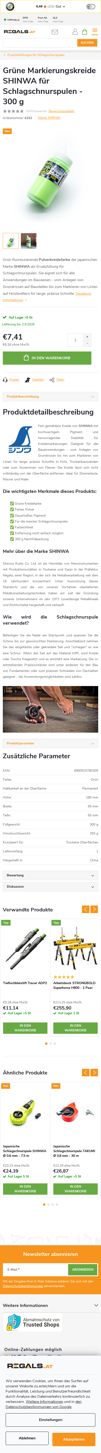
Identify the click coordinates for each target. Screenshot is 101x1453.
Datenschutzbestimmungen (23, 1286)
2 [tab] (50, 1043)
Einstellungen (50, 1419)
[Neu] (25, 1112)
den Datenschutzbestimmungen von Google (44, 1404)
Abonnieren (82, 1269)
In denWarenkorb (25, 1028)
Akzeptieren (74, 1439)
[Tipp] (25, 948)
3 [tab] (55, 1043)
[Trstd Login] (94, 6)
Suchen (87, 43)
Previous (85, 909)
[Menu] (95, 31)
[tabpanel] (25, 978)
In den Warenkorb (51, 358)
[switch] (91, 6)
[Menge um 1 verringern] (87, 343)
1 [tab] (46, 1043)
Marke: (49, 118)
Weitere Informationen (44, 1401)
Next (94, 909)
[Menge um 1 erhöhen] (87, 337)
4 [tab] (57, 1204)
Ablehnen (27, 1438)
